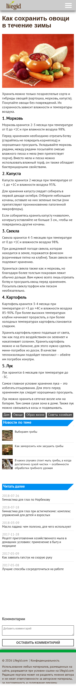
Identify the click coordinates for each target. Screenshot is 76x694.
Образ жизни (35, 415)
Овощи (18, 415)
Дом (7, 415)
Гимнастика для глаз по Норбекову (26, 499)
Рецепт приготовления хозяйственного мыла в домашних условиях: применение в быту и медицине (34, 542)
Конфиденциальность (45, 660)
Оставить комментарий (38, 642)
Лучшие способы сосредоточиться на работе (33, 569)
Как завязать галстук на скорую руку (27, 557)
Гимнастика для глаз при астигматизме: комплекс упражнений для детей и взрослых (36, 513)
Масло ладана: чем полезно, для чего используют (36, 526)
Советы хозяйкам (60, 415)
